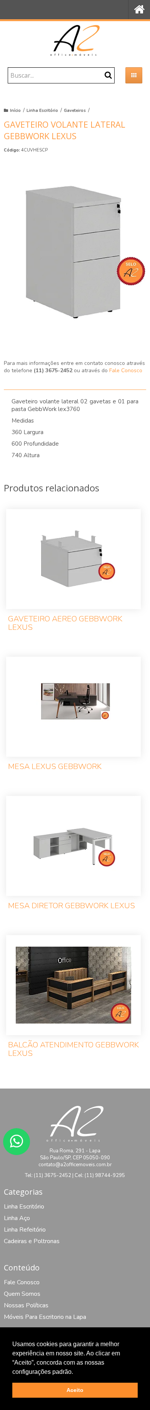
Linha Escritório (42, 110)
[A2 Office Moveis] (75, 40)
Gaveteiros (75, 110)
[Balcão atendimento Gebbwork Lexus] (73, 1001)
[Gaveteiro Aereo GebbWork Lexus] (73, 575)
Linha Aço (17, 1218)
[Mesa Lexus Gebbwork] (73, 718)
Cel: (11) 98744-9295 (100, 1175)
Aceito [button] (75, 1390)
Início (15, 110)
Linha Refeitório (25, 1229)
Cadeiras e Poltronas (32, 1241)
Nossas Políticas (26, 1305)
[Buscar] (108, 75)
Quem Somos (22, 1294)
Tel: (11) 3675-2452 (48, 1175)
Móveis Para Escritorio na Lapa (45, 1317)
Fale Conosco (125, 370)
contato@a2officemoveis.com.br (75, 1164)
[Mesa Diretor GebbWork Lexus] (73, 858)
